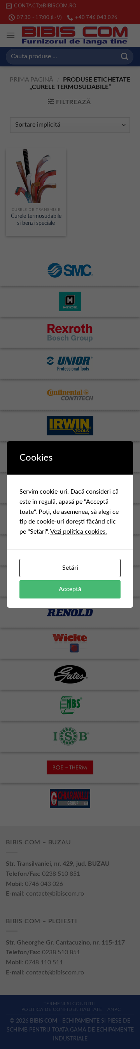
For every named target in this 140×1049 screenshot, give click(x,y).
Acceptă (70, 589)
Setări (70, 568)
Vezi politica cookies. (78, 532)
